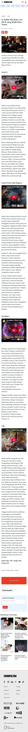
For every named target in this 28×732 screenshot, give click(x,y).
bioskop (8, 570)
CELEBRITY (23, 6)
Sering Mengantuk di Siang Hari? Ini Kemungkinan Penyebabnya (6, 658)
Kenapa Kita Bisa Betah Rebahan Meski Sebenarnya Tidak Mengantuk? (6, 635)
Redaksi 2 (2, 639)
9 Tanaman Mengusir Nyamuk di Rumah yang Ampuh (21, 657)
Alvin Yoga (4, 28)
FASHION (3, 6)
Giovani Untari (17, 639)
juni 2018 (16, 570)
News (8, 16)
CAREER (8, 6)
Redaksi (16, 660)
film (5, 570)
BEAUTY (12, 6)
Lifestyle (3, 16)
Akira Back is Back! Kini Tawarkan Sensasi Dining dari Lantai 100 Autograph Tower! (21, 635)
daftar (12, 570)
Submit (5, 607)
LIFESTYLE (17, 6)
